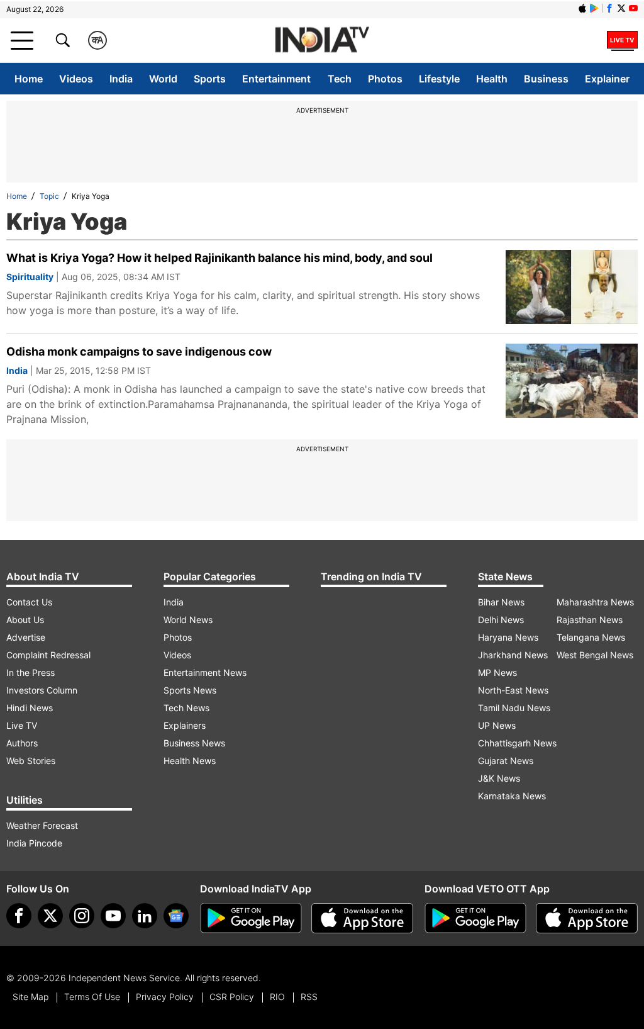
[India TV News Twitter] (621, 8)
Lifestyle (439, 78)
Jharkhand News (513, 654)
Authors (22, 743)
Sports (210, 78)
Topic (49, 196)
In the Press (30, 672)
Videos (76, 78)
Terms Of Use (92, 996)
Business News (194, 743)
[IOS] (582, 8)
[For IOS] (587, 918)
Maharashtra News (595, 602)
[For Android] (475, 918)
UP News (497, 725)
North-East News (513, 690)
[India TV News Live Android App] (251, 918)
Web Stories (30, 760)
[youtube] (113, 915)
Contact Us (29, 602)
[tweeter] (50, 915)
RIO (277, 996)
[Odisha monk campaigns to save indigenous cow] (572, 381)
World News (188, 619)
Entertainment (276, 78)
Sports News (190, 690)
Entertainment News (205, 672)
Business (546, 78)
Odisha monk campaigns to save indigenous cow (139, 351)
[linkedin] (144, 915)
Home (28, 78)
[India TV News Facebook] (609, 8)
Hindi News (29, 707)
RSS (309, 996)
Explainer (607, 78)
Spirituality (29, 276)
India (121, 78)
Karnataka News (512, 795)
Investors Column (41, 690)
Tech (340, 78)
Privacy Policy (165, 996)
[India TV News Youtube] (633, 8)
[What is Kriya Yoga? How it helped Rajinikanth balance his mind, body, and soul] (572, 287)
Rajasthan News (590, 619)
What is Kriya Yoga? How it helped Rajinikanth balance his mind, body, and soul (219, 257)
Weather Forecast (42, 825)
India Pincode (34, 843)
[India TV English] (322, 40)
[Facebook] (18, 915)
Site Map (30, 996)
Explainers (185, 725)
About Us (25, 619)
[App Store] (362, 918)
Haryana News (508, 637)
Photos (385, 78)
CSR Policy (231, 996)
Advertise (25, 637)
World (163, 78)
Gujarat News (505, 760)
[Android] (594, 8)
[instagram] (81, 915)
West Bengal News (595, 654)
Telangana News (591, 637)
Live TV (21, 725)
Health (492, 78)
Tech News (186, 707)
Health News (190, 760)
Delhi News (501, 619)
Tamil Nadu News (514, 707)
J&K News (499, 778)
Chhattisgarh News (517, 743)
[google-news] (176, 915)
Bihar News (501, 602)
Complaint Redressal (48, 654)
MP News (497, 672)
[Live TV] (622, 40)
